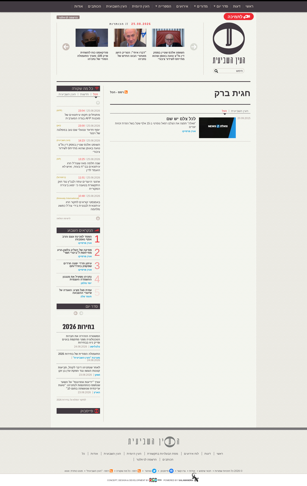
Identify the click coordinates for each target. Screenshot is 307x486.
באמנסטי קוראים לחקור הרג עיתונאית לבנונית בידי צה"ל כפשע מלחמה (79, 205)
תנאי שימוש (205, 470)
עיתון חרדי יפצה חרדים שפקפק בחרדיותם (77, 265)
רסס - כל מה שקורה (126, 470)
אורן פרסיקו (189, 131)
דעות (236, 6)
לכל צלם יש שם (181, 118)
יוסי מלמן (86, 283)
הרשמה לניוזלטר (68, 17)
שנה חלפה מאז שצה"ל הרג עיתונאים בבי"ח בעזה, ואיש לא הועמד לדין (81, 167)
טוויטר (148, 470)
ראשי (249, 6)
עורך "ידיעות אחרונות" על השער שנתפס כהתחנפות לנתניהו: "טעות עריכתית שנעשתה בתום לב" (79, 385)
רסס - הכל (117, 92)
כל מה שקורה (82, 89)
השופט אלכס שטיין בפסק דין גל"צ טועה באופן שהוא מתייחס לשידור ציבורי (168, 56)
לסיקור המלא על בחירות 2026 (71, 399)
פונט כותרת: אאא (74, 470)
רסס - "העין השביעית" (97, 470)
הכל (224, 111)
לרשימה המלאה (63, 218)
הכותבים (94, 6)
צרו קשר (181, 470)
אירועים (182, 6)
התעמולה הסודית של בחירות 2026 (79, 353)
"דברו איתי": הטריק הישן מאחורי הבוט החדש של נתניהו (131, 56)
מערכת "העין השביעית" (86, 357)
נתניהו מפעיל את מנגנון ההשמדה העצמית (77, 278)
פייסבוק (86, 411)
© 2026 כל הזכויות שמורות (228, 470)
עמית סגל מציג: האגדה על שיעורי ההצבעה (75, 291)
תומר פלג (86, 296)
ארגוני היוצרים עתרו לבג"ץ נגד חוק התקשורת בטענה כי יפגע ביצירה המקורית (79, 185)
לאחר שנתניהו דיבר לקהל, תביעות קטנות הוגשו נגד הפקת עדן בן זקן (79, 369)
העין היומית (141, 6)
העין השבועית (116, 6)
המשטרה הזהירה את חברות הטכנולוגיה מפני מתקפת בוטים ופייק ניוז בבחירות (81, 339)
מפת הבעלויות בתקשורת (162, 453)
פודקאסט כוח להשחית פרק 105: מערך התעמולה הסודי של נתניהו (92, 56)
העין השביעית (239, 111)
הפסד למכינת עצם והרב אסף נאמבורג (77, 238)
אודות (78, 6)
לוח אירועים (191, 453)
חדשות (84, 94)
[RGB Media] (155, 480)
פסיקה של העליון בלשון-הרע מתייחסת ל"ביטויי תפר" (74, 251)
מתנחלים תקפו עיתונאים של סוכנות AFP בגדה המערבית (82, 116)
